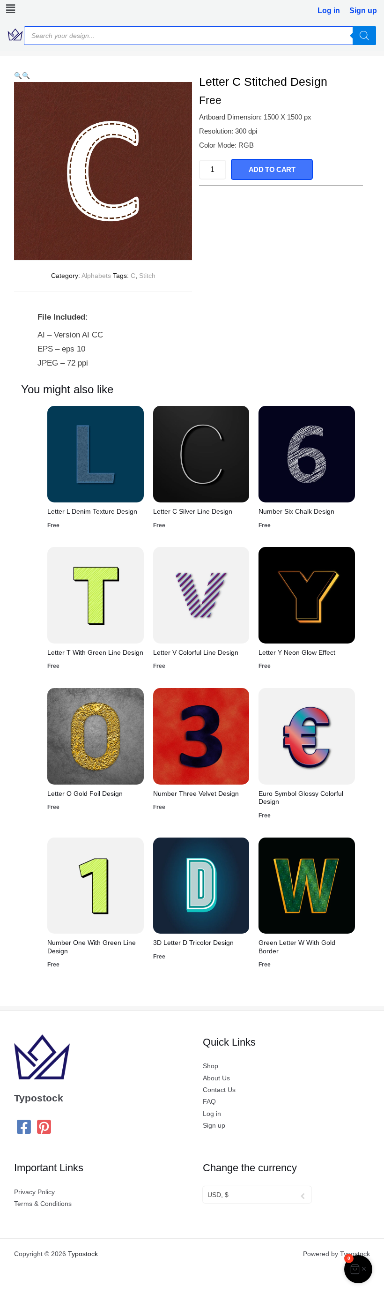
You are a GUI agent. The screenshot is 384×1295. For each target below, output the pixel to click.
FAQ (209, 1101)
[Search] (364, 35)
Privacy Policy (34, 1192)
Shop (210, 1066)
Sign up (363, 11)
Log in (329, 11)
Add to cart (272, 169)
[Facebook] (24, 1127)
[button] (8, 9)
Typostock (83, 1254)
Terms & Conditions (43, 1203)
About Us (216, 1078)
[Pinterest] (44, 1127)
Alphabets (96, 275)
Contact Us (219, 1089)
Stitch (147, 275)
